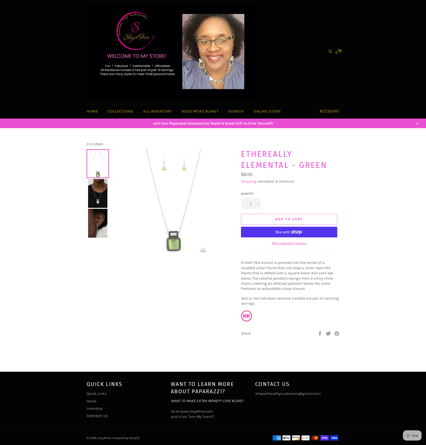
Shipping (248, 181)
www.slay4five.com (196, 411)
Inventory (95, 408)
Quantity (247, 193)
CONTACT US (97, 416)
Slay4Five (104, 438)
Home (92, 111)
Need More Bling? (200, 111)
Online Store (267, 111)
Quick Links (97, 393)
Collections (120, 111)
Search (236, 111)
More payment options (289, 243)
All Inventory (157, 111)
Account (329, 111)
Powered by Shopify (126, 438)
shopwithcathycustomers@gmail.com (288, 393)
